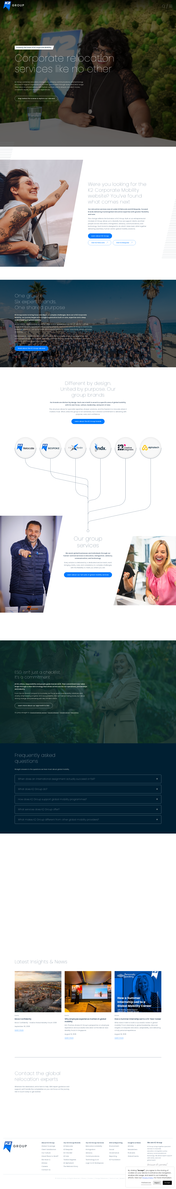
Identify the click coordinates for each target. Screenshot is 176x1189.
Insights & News (134, 1143)
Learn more (19, 1030)
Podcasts (131, 1153)
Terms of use (114, 1178)
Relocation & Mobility (94, 1146)
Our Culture (46, 1153)
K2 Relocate (68, 1146)
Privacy (83, 1178)
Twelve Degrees (70, 1160)
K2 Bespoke (68, 1149)
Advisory (89, 1153)
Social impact (53, 713)
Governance (65, 713)
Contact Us (46, 1170)
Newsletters (132, 1149)
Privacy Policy (148, 1178)
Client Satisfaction (49, 1149)
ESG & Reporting (116, 1143)
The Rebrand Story (71, 1166)
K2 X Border (68, 1153)
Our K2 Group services (95, 1143)
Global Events (133, 1156)
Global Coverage (48, 1146)
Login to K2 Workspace (95, 1163)
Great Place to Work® (50, 1156)
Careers (45, 1166)
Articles (131, 1146)
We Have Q (46, 1160)
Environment (114, 1146)
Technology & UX (92, 1160)
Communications (92, 1156)
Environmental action (38, 713)
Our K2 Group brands (72, 1143)
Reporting (74, 713)
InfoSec (44, 1163)
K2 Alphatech (69, 1163)
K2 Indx (66, 1156)
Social (111, 1149)
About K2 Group (48, 1143)
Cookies (90, 1178)
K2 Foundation (114, 1160)
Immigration (90, 1149)
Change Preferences (101, 1178)
